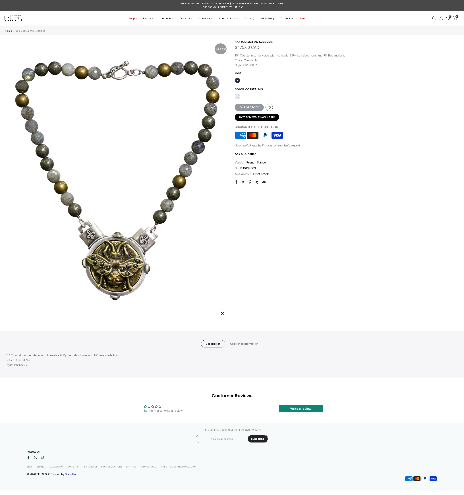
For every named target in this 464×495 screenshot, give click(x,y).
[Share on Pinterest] (250, 182)
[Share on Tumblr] (257, 182)
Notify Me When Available (257, 117)
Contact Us (287, 18)
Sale (302, 18)
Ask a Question (245, 154)
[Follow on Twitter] (35, 457)
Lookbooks (165, 18)
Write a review (300, 408)
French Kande (256, 162)
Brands (147, 18)
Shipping (249, 18)
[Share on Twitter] (243, 182)
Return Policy (267, 18)
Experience (204, 18)
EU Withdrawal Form (183, 466)
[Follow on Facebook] (28, 457)
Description (213, 343)
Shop (132, 18)
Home (8, 31)
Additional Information (244, 343)
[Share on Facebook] (236, 182)
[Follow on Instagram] (42, 457)
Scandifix (70, 474)
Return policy (149, 466)
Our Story (185, 18)
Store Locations (227, 18)
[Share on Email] (264, 182)
